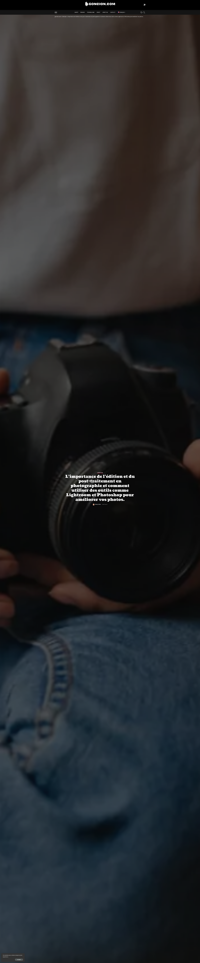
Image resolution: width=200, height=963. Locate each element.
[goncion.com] (100, 5)
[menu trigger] (57, 12)
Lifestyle (100, 472)
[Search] (144, 12)
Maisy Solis (98, 504)
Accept (19, 959)
